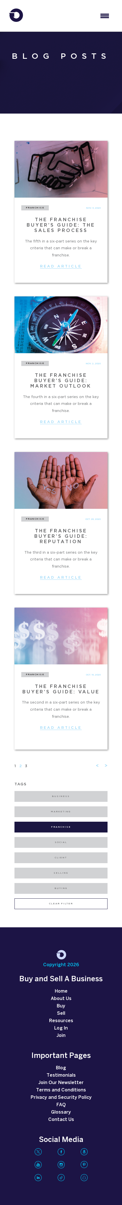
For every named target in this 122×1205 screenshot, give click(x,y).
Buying (61, 888)
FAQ (61, 1105)
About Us (61, 999)
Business (61, 796)
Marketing (61, 812)
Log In (61, 1028)
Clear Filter (61, 904)
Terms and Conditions (61, 1090)
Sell (61, 1013)
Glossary (61, 1112)
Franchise (61, 827)
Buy (61, 1006)
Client (61, 858)
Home (61, 991)
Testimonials (61, 1075)
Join (61, 1036)
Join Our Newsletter (61, 1083)
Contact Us (61, 1120)
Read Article (61, 266)
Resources (61, 1021)
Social (61, 842)
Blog (61, 1068)
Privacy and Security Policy (61, 1097)
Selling (61, 873)
